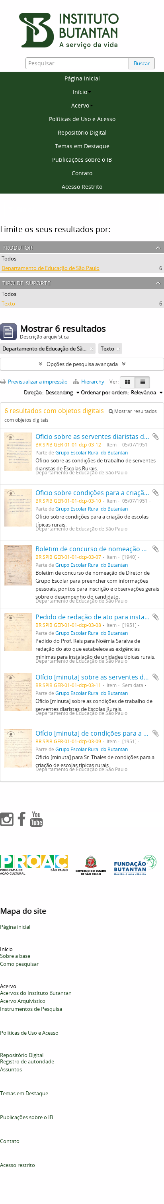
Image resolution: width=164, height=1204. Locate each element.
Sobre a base (15, 955)
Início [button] (80, 92)
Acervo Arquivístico (22, 1000)
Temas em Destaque (82, 146)
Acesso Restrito (82, 186)
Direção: (33, 392)
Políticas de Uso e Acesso (82, 119)
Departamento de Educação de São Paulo (51, 268)
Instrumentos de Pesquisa (31, 1008)
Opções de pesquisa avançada (82, 364)
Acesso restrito (17, 1165)
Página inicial (82, 78)
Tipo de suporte (26, 282)
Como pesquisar (19, 963)
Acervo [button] (80, 105)
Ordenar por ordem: (105, 392)
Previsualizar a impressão (37, 381)
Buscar (142, 63)
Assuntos (11, 1069)
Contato (82, 173)
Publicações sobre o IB (82, 159)
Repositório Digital (82, 132)
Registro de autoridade (27, 1061)
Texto (8, 303)
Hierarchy (92, 381)
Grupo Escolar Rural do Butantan (91, 452)
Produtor (17, 246)
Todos (9, 258)
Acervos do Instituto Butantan (36, 992)
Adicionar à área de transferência (156, 436)
